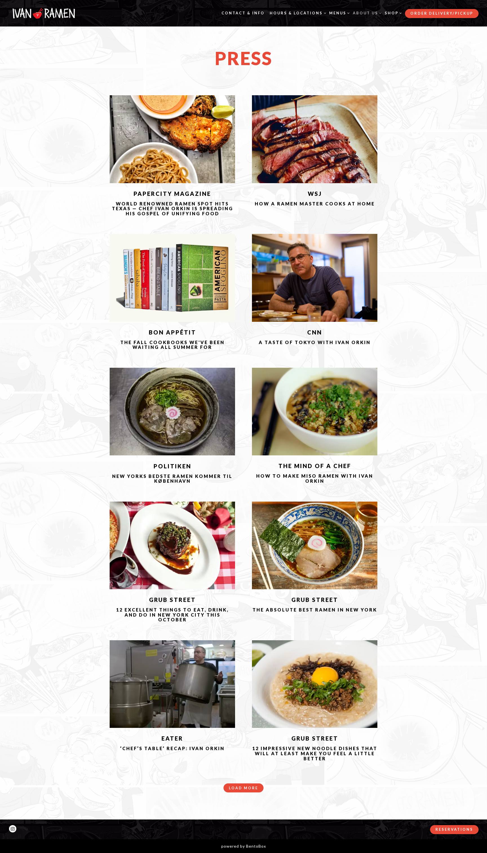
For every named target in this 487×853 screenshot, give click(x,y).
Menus (338, 12)
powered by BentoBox (243, 846)
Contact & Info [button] (243, 13)
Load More (246, 787)
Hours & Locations (296, 12)
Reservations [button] (454, 829)
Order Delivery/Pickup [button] (441, 13)
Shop (392, 12)
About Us (366, 12)
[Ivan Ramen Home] (43, 13)
